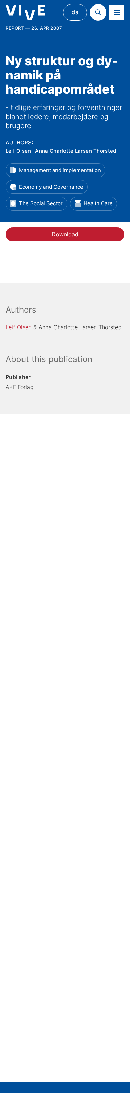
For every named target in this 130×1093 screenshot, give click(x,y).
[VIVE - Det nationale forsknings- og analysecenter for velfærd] (25, 12)
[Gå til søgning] (98, 12)
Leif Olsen (18, 151)
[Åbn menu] (116, 12)
